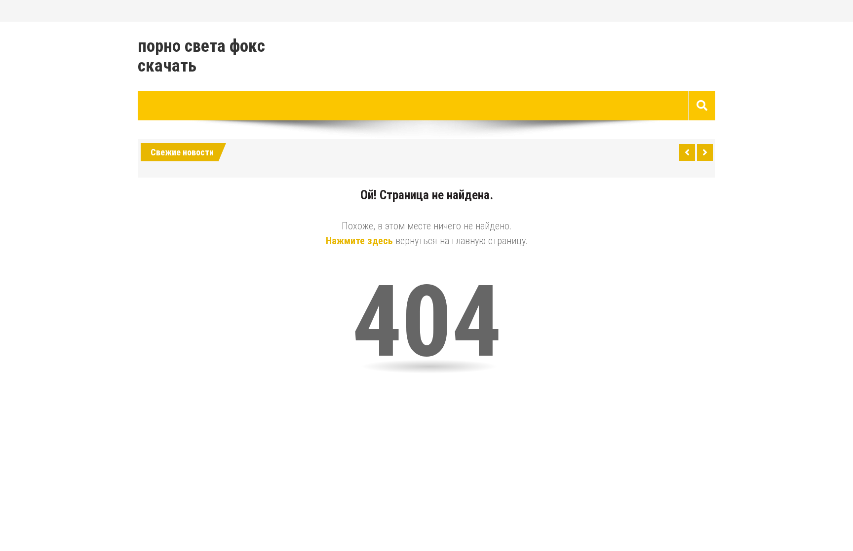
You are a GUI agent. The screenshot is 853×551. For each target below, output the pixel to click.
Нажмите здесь (359, 241)
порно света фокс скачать (201, 56)
